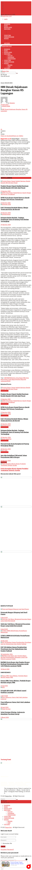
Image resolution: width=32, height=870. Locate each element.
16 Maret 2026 (5, 669)
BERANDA (7, 24)
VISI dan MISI (8, 5)
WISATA (6, 38)
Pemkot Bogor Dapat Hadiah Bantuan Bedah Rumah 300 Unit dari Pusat (14, 187)
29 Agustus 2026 (6, 213)
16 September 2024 (7, 654)
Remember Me (7, 843)
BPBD (9, 378)
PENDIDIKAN (12, 34)
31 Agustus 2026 (5, 191)
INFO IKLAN (7, 2)
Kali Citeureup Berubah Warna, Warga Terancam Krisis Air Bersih (14, 208)
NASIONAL (7, 29)
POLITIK (10, 30)
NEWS (6, 26)
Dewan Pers (4, 776)
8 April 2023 (4, 629)
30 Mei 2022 (4, 641)
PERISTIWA (7, 35)
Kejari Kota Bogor (9, 379)
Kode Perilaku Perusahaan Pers (14, 8)
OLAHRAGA (11, 32)
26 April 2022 (5, 707)
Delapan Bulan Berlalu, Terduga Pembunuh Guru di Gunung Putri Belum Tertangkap (15, 219)
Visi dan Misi (19, 782)
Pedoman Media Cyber (11, 10)
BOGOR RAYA (8, 27)
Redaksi (6, 4)
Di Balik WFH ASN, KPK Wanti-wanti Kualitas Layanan (13, 691)
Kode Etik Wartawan (10, 7)
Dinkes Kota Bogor (17, 378)
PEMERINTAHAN (9, 37)
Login (6, 19)
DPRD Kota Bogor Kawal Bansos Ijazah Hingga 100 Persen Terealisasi (15, 198)
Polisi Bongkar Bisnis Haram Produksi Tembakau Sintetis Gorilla (14, 469)
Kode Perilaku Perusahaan (17, 784)
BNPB (6, 378)
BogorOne (8, 796)
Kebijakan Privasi (9, 11)
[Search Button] (17, 73)
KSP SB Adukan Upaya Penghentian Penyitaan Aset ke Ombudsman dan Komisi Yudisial (14, 649)
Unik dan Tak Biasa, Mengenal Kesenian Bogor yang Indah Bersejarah (15, 625)
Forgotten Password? (7, 849)
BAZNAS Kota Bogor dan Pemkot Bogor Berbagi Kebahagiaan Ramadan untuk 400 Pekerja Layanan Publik (15, 664)
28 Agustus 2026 (6, 449)
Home (2, 83)
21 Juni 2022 (4, 686)
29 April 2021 (4, 104)
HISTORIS (7, 43)
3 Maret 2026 (5, 717)
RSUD (8, 381)
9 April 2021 (4, 617)
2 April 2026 (4, 696)
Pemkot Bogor (19, 379)
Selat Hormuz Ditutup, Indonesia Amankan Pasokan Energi (13, 713)
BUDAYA (10, 40)
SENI (9, 42)
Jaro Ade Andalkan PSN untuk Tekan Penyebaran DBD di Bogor (14, 456)
